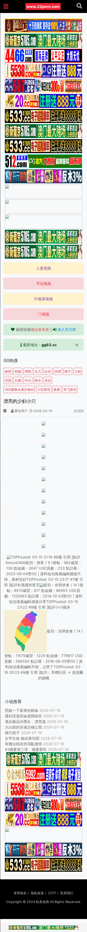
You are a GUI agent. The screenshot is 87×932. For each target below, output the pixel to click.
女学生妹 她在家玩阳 (22, 738)
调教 (28, 371)
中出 (28, 380)
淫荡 (8, 380)
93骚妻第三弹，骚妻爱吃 (26, 749)
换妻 (57, 389)
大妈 (77, 371)
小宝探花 (43, 389)
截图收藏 (32, 329)
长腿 (18, 380)
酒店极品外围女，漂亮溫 (25, 721)
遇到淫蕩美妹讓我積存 (23, 716)
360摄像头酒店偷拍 (19, 389)
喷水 (38, 380)
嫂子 (67, 371)
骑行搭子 (12, 732)
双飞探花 (70, 389)
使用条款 (20, 893)
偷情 (8, 371)
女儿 (38, 371)
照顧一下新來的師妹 (21, 710)
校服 (18, 371)
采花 (48, 380)
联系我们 (66, 893)
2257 (52, 893)
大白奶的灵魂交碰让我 (23, 727)
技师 (58, 371)
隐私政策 (37, 893)
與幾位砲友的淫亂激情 (23, 744)
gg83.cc (49, 344)
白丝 (48, 371)
